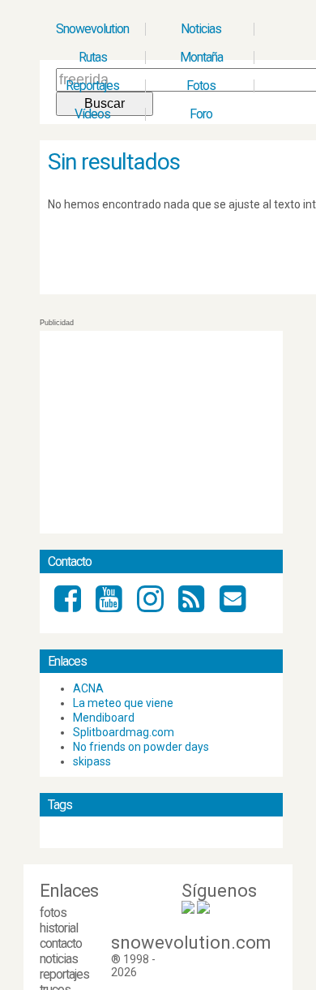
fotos (53, 912)
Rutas (93, 57)
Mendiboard (104, 717)
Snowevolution (92, 28)
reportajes (64, 974)
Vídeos (92, 114)
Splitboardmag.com (123, 732)
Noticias (201, 28)
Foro (201, 114)
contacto (61, 943)
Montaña (201, 57)
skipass (92, 761)
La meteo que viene (123, 702)
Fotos (201, 85)
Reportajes (92, 85)
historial (59, 928)
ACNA (88, 688)
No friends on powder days (141, 746)
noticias (59, 958)
